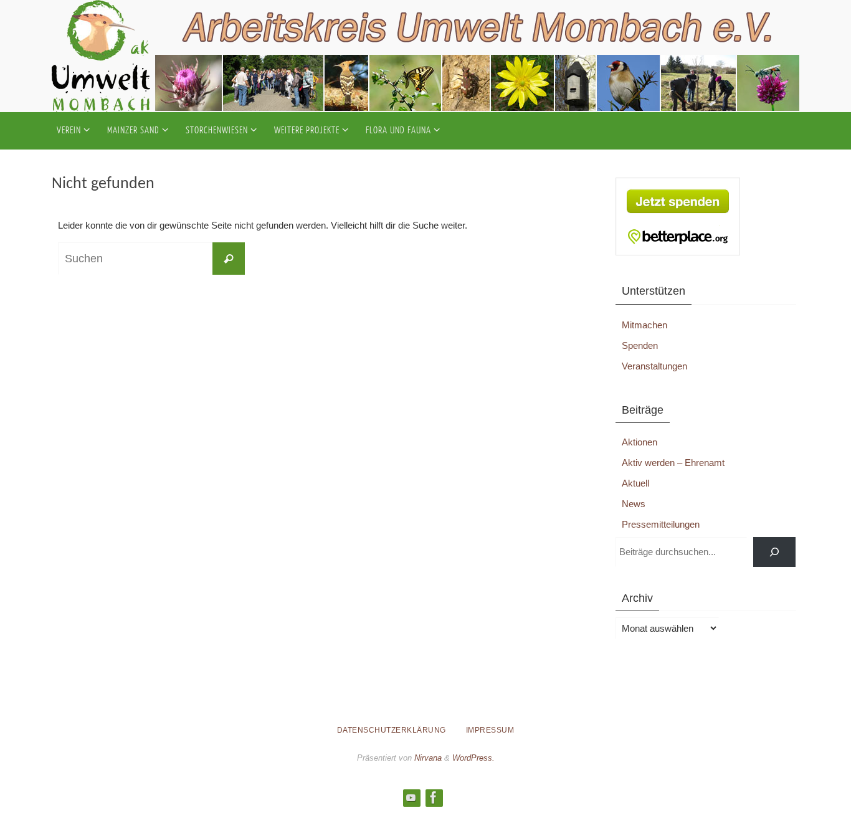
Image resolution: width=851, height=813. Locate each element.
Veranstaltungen (654, 366)
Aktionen (639, 442)
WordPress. (473, 758)
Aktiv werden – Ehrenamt (673, 462)
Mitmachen (644, 325)
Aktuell (635, 483)
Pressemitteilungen (661, 524)
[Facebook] (434, 797)
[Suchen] (774, 552)
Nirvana (428, 758)
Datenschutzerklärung (391, 730)
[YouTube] (411, 797)
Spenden (640, 345)
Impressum (490, 730)
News (633, 503)
